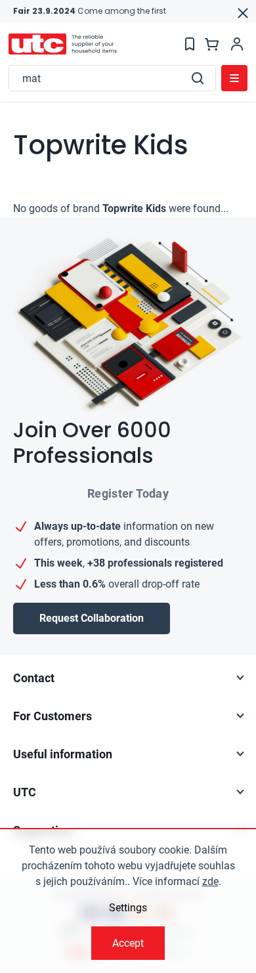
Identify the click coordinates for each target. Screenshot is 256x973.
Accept (128, 943)
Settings (128, 907)
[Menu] (234, 78)
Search (197, 78)
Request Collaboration (91, 618)
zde (210, 881)
